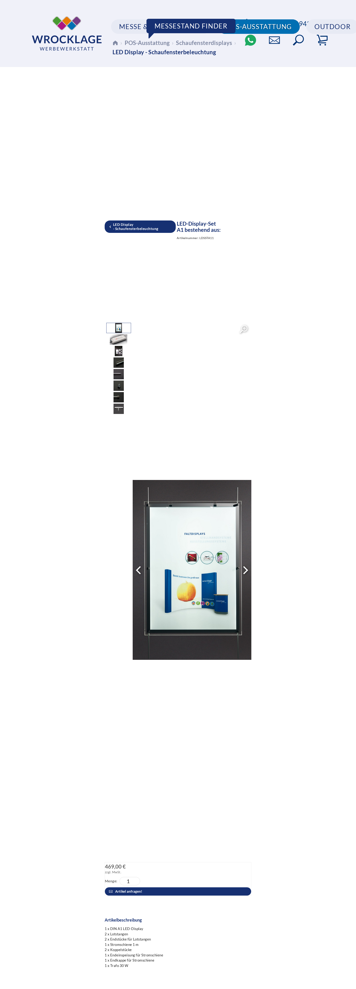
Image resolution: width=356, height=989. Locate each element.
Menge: (111, 881)
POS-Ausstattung (147, 42)
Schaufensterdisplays (204, 42)
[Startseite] (115, 43)
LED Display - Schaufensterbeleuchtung (135, 226)
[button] (298, 40)
